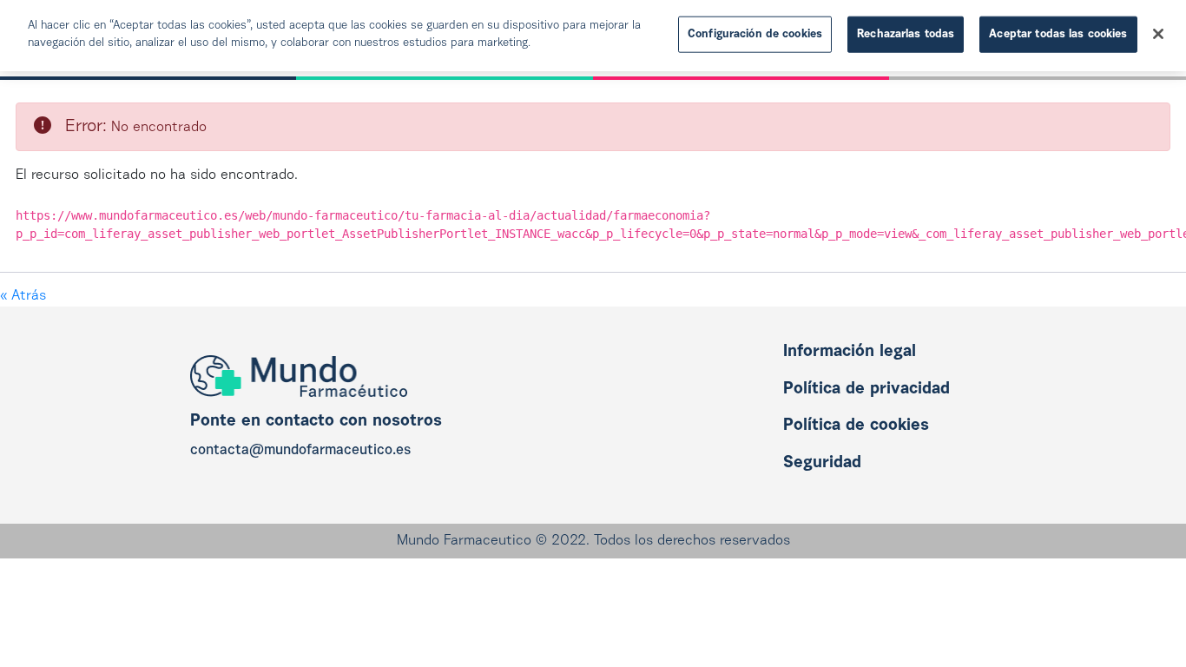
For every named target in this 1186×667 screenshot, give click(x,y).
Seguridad (822, 463)
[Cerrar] (1158, 34)
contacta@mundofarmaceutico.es (300, 451)
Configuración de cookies (755, 34)
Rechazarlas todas (905, 34)
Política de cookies (856, 426)
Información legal (849, 352)
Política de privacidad (866, 389)
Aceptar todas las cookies (1058, 34)
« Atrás (23, 296)
